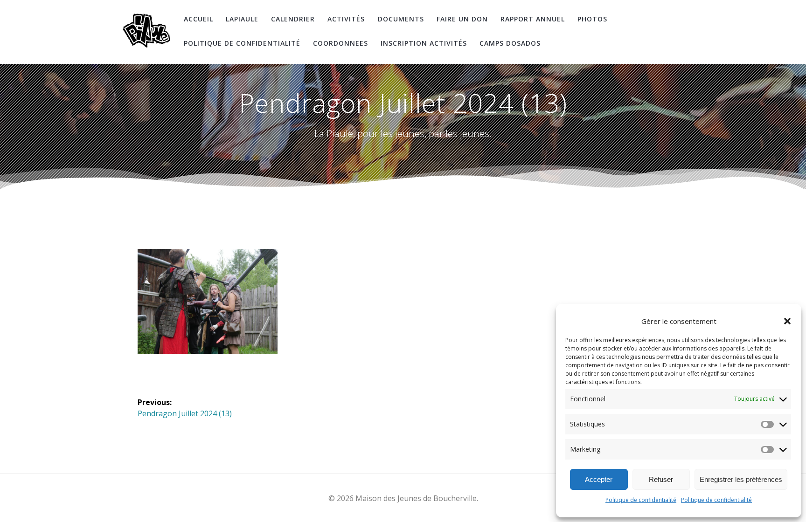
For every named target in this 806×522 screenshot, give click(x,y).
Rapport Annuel (532, 18)
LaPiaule (242, 18)
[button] (787, 321)
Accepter (598, 479)
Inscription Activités (424, 43)
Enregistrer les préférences (741, 479)
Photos (592, 18)
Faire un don (462, 18)
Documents (401, 18)
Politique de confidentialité (640, 500)
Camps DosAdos (510, 43)
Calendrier (293, 18)
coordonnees (340, 43)
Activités (346, 18)
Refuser (661, 479)
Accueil (198, 18)
